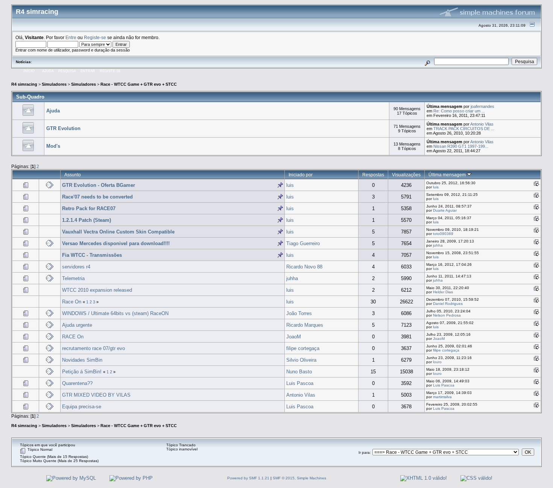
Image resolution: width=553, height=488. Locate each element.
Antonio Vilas (482, 124)
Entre (70, 37)
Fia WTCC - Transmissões (92, 255)
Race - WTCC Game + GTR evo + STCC (138, 84)
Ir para (364, 452)
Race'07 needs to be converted (97, 197)
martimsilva (442, 397)
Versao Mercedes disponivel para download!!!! (116, 243)
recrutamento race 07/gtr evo (93, 348)
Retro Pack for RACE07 (88, 208)
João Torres (299, 313)
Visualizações (406, 174)
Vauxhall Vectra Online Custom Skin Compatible (118, 232)
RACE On (73, 336)
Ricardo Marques (304, 325)
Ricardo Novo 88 (304, 267)
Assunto (72, 174)
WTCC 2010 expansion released (97, 290)
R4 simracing (24, 84)
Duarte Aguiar (445, 210)
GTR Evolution (63, 128)
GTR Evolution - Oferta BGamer (98, 185)
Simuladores (54, 84)
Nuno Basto (299, 371)
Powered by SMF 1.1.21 (248, 478)
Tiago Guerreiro (303, 243)
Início (29, 71)
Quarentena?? (77, 383)
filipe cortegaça (302, 348)
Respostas (373, 174)
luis (290, 185)
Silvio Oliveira (301, 360)
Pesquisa (67, 71)
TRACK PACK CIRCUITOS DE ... (463, 128)
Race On (71, 302)
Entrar (88, 71)
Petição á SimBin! (82, 371)
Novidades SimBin (82, 360)
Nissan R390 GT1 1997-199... (460, 146)
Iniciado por (301, 174)
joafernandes (482, 106)
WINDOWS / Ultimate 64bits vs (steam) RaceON (115, 313)
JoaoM (293, 336)
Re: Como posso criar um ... (459, 111)
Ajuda (48, 71)
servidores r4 (76, 267)
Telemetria (73, 278)
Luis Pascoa (299, 383)
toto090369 (443, 234)
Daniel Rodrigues (448, 304)
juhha (438, 245)
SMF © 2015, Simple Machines (299, 478)
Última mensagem (447, 174)
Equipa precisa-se (81, 406)
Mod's (53, 146)
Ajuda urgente (77, 325)
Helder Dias (443, 292)
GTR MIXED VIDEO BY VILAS (96, 395)
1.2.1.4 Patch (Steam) (86, 220)
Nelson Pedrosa (447, 315)
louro (437, 362)
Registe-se (95, 37)
